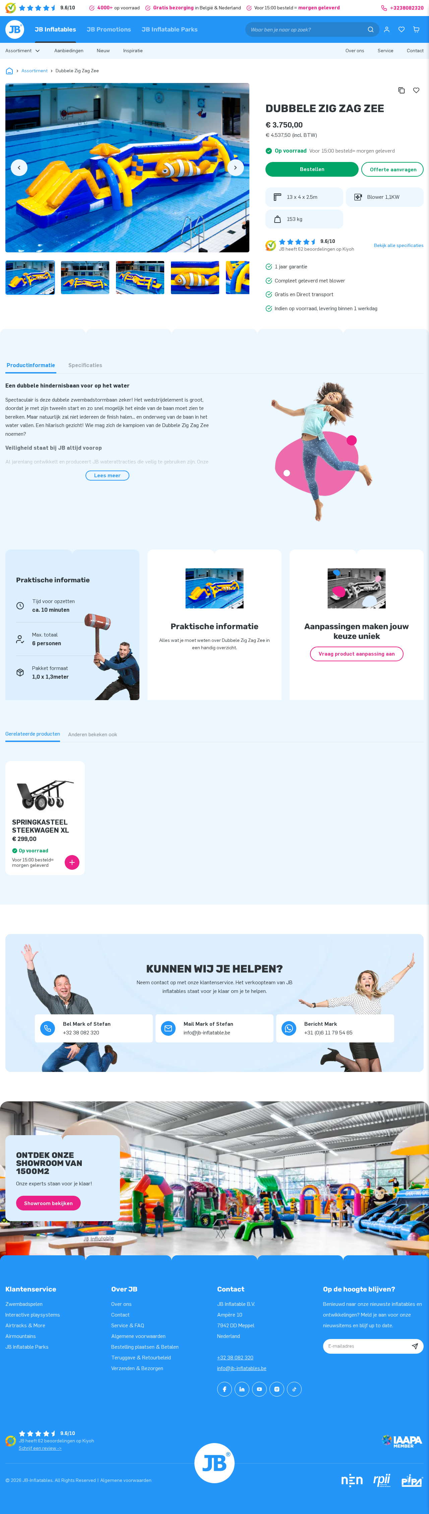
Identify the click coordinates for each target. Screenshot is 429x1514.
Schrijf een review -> (40, 1448)
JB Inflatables (55, 29)
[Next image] (235, 167)
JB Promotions (109, 29)
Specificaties (85, 365)
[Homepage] (14, 29)
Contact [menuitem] (415, 51)
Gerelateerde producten (32, 734)
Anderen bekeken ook (92, 734)
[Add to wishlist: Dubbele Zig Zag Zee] (416, 90)
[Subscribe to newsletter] (415, 1346)
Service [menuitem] (385, 51)
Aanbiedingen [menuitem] (68, 51)
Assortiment (34, 71)
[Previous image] (19, 167)
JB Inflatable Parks (170, 29)
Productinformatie (31, 365)
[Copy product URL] (401, 90)
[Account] (386, 29)
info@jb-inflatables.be (241, 1368)
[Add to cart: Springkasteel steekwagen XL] (72, 862)
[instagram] (276, 1389)
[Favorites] (401, 29)
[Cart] (416, 29)
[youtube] (259, 1389)
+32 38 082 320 (235, 1357)
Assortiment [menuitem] (18, 51)
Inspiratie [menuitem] (133, 51)
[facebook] (224, 1389)
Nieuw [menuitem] (103, 51)
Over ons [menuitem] (355, 51)
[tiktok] (294, 1389)
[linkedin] (242, 1389)
